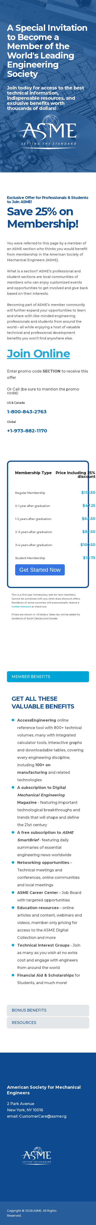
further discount (21, 606)
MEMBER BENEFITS (31, 676)
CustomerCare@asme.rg (42, 1116)
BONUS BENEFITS (29, 1010)
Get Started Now (40, 570)
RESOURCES (24, 1022)
